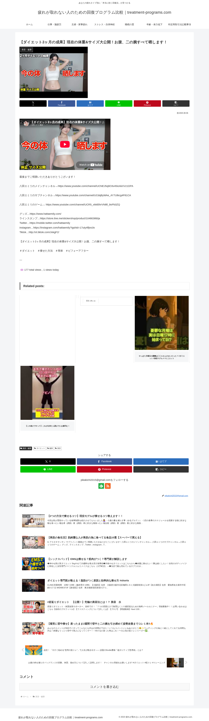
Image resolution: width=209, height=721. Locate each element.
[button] (176, 103)
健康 (51, 448)
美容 (59, 448)
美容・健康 (27, 448)
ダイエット (40, 448)
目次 (88, 301)
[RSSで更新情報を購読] (108, 486)
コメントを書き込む (104, 687)
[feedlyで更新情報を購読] (101, 486)
